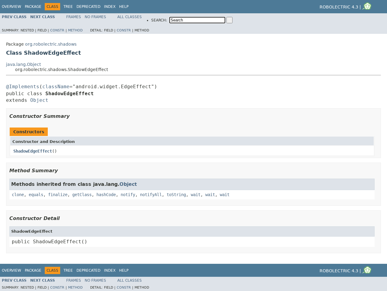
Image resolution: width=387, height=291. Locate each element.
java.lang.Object (23, 64)
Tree (68, 7)
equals (36, 194)
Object (39, 100)
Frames (73, 17)
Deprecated (88, 7)
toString (176, 194)
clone (18, 194)
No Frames (95, 17)
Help (123, 7)
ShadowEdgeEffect (32, 151)
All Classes (129, 17)
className (56, 86)
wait (195, 194)
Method (75, 30)
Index (109, 7)
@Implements (22, 86)
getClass (82, 194)
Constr (57, 30)
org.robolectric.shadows (50, 44)
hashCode (106, 194)
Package (33, 7)
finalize (57, 194)
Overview (11, 7)
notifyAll (151, 194)
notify (128, 194)
